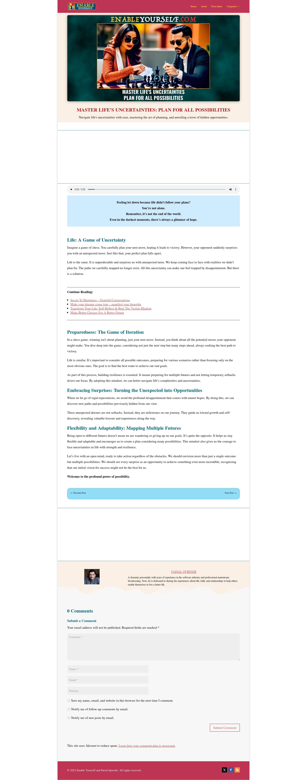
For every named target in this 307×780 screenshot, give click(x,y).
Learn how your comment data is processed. (147, 745)
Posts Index (216, 6)
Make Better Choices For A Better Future (97, 312)
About (204, 6)
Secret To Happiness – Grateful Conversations (100, 300)
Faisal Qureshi (183, 571)
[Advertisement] (153, 157)
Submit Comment (224, 727)
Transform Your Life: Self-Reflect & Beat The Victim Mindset (110, 308)
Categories (232, 6)
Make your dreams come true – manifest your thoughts (105, 304)
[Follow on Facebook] (230, 769)
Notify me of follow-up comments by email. (99, 709)
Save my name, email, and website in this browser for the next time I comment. (122, 700)
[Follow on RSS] (237, 769)
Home (194, 6)
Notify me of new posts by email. (92, 718)
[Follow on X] (224, 769)
